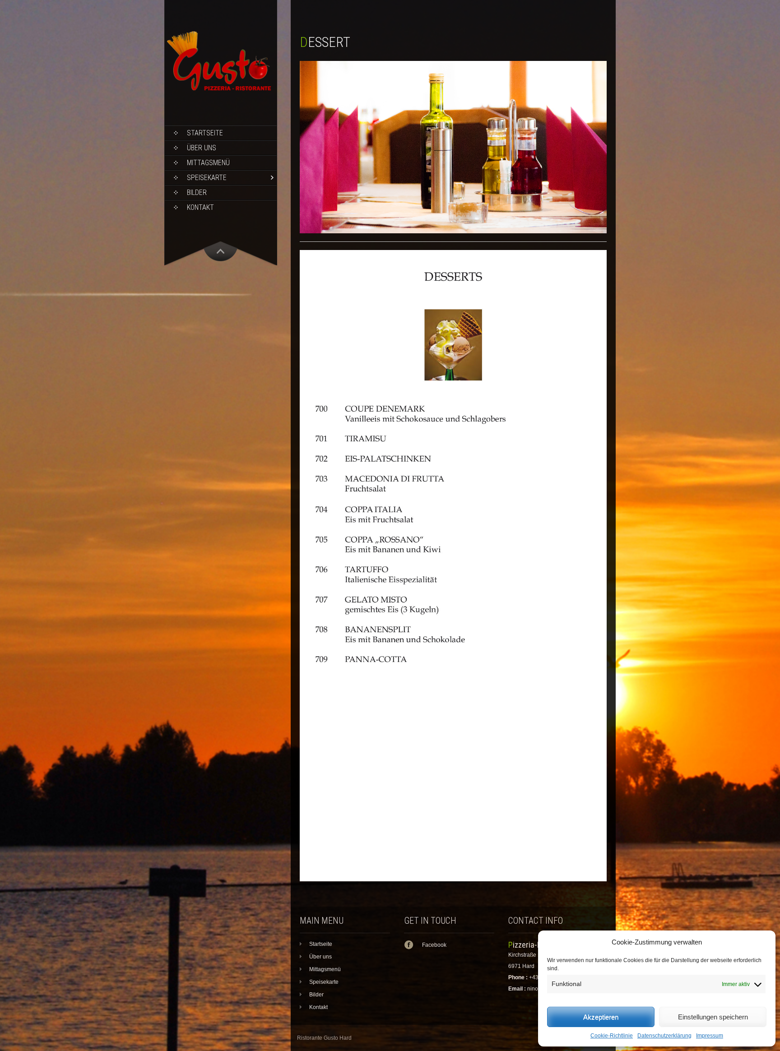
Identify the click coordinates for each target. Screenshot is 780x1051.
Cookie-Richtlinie (611, 1035)
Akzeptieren (600, 1017)
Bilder (197, 192)
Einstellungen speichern (713, 1017)
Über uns (201, 148)
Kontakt (200, 207)
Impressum (709, 1035)
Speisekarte (207, 177)
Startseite (205, 133)
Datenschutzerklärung (664, 1035)
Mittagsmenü (208, 162)
